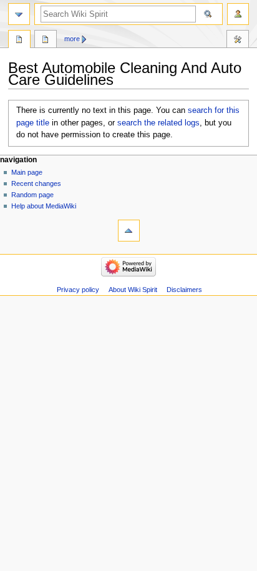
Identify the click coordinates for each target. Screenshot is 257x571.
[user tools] (238, 14)
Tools (237, 41)
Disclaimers (184, 289)
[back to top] (129, 231)
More (72, 38)
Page (19, 41)
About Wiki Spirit (133, 289)
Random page (32, 194)
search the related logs (158, 123)
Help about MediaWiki (43, 206)
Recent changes (36, 183)
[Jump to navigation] (19, 14)
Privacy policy (78, 289)
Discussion (45, 41)
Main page (26, 172)
